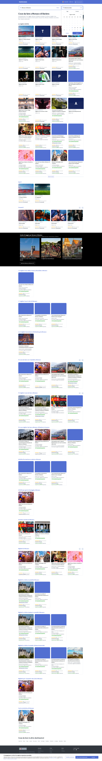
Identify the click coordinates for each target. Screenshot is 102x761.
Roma (24, 741)
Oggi (67, 11)
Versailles (47, 741)
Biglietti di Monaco (23, 548)
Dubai (65, 741)
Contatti (63, 751)
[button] (26, 35)
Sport (20, 182)
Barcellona (61, 741)
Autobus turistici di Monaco (26, 519)
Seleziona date (68, 7)
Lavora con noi (40, 751)
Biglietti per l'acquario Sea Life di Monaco (30, 678)
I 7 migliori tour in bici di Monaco (27, 301)
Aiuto (62, 749)
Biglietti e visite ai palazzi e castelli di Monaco (31, 612)
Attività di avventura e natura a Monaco (29, 459)
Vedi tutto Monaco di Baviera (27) (27, 263)
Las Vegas (56, 741)
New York (20, 741)
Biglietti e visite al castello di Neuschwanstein (31, 645)
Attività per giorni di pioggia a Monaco (29, 490)
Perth (39, 741)
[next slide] (82, 208)
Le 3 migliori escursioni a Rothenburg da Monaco (32, 332)
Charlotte (51, 741)
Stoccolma (35, 741)
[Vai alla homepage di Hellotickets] (23, 2)
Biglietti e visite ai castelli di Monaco (28, 580)
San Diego (42, 741)
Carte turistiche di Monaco (26, 708)
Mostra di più (51, 176)
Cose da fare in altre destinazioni (31, 738)
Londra (30, 741)
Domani (77, 11)
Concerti (20, 207)
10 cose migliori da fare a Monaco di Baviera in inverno (33, 427)
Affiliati (39, 752)
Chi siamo (39, 749)
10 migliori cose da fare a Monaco (28, 393)
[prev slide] (80, 208)
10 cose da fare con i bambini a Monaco (29, 360)
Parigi (27, 741)
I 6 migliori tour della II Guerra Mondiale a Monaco (32, 270)
